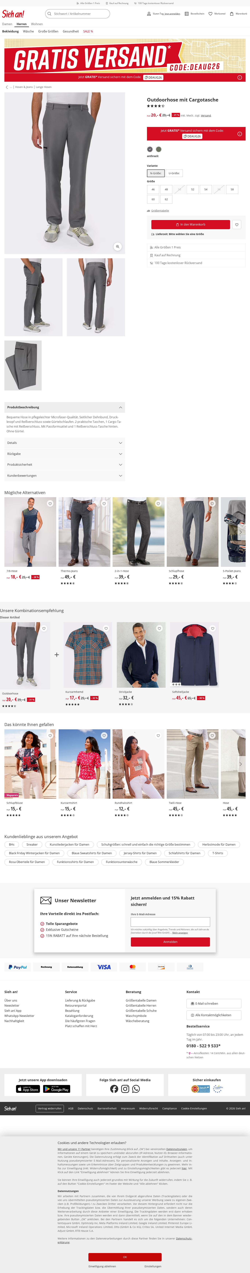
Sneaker (32, 844)
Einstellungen (153, 1266)
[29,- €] (193, 532)
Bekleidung (10, 31)
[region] (125, 1204)
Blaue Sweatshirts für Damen (92, 853)
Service (71, 992)
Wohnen (37, 24)
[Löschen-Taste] (106, 13)
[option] (150, 149)
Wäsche (28, 31)
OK (125, 1257)
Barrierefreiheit (107, 1108)
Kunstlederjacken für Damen (69, 844)
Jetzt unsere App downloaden (43, 1080)
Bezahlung (72, 1011)
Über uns (10, 1000)
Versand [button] (206, 115)
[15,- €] (85, 764)
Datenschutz (85, 1108)
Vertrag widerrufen (49, 1108)
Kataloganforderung (79, 1016)
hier (184, 1168)
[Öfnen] (240, 77)
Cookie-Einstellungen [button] (194, 1108)
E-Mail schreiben (204, 1005)
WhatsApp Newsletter (19, 1016)
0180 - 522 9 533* (203, 1045)
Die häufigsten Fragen (80, 1021)
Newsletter (11, 1006)
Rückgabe (14, 454)
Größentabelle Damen (141, 1000)
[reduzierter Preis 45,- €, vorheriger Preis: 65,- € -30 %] (194, 655)
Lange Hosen (44, 87)
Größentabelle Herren (141, 1006)
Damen (7, 24)
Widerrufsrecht (148, 1108)
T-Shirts (217, 853)
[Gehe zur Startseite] (13, 13)
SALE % (88, 31)
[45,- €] (193, 764)
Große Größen (48, 31)
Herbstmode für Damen (219, 844)
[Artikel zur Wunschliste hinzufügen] (236, 224)
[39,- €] (139, 532)
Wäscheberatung (137, 1021)
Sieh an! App (12, 1011)
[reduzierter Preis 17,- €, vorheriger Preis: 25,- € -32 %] (87, 655)
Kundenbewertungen (22, 476)
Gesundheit (71, 31)
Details (12, 443)
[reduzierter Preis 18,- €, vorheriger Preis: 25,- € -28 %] (30, 532)
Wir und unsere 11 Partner (74, 1149)
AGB (70, 1108)
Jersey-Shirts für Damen (140, 853)
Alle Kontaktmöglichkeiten (213, 1015)
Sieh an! (11, 992)
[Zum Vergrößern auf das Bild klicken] (117, 246)
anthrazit (152, 156)
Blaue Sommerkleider (164, 862)
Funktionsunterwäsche (121, 862)
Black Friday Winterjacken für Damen (34, 853)
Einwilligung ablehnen (102, 1266)
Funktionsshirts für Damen (75, 862)
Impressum (128, 1108)
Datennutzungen (176, 1149)
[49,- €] (85, 532)
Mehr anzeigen (180, 932)
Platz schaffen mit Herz (81, 1026)
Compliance (169, 1108)
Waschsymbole (136, 1016)
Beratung (133, 992)
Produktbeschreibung (23, 407)
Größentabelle (160, 210)
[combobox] (85, 13)
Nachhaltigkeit (14, 1021)
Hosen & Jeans (24, 87)
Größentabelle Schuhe (141, 1011)
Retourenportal (76, 1006)
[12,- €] (139, 764)
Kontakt (193, 992)
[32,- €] (141, 655)
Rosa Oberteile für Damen (27, 862)
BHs (11, 844)
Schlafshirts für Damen (184, 853)
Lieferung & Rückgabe (80, 1000)
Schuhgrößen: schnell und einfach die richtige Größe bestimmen (145, 844)
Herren (22, 24)
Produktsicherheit (19, 465)
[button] (6, 87)
